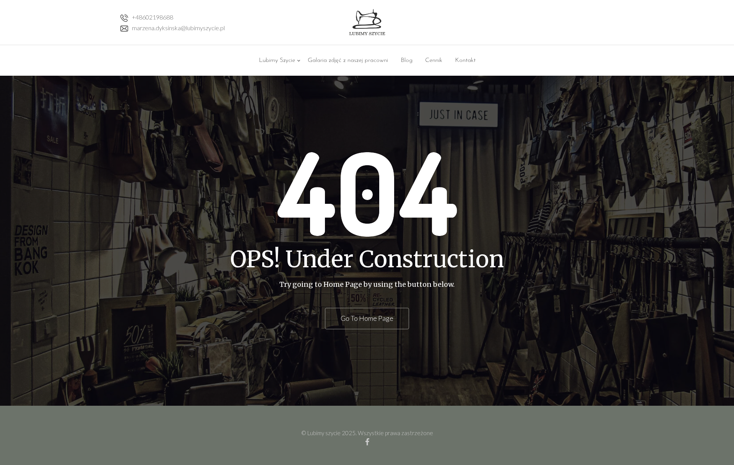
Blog (406, 60)
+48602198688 (152, 17)
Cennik (433, 60)
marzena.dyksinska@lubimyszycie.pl (178, 27)
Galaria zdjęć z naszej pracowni (348, 60)
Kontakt (465, 60)
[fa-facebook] (367, 441)
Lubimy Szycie (277, 60)
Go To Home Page (367, 318)
